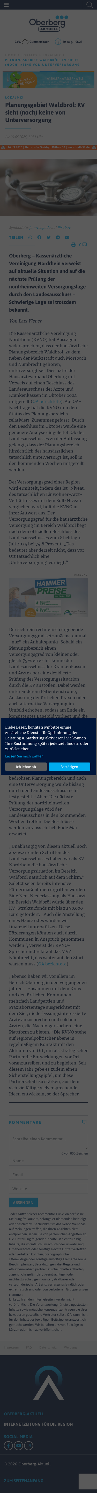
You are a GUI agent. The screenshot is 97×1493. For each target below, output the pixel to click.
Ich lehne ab (26, 766)
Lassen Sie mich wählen (24, 756)
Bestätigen (69, 766)
